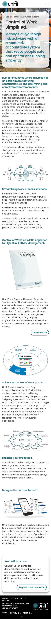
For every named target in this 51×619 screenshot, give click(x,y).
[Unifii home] (10, 4)
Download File (40, 332)
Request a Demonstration (31, 587)
